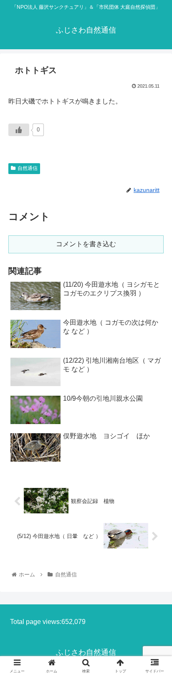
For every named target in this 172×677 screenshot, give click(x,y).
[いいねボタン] (18, 130)
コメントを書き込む (86, 244)
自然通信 (28, 168)
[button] (154, 659)
